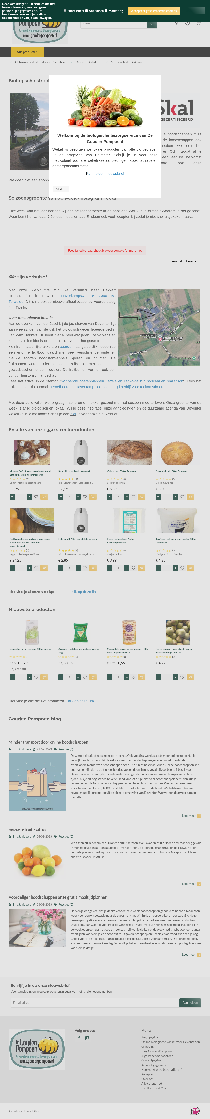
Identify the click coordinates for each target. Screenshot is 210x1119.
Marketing (115, 11)
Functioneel (75, 11)
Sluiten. (61, 189)
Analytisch (96, 11)
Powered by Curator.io (184, 261)
